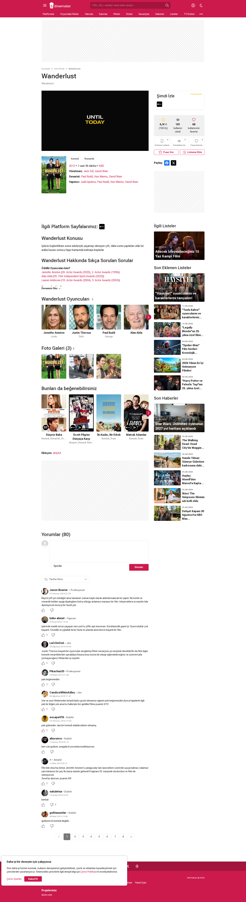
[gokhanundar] (45, 814)
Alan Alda (47, 276)
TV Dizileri (189, 14)
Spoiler (58, 565)
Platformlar (48, 14)
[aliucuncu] (45, 740)
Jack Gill (88, 171)
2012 (72, 165)
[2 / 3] (81, 366)
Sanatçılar (144, 14)
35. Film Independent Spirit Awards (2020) (78, 276)
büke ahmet (57, 618)
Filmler (116, 14)
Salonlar (103, 14)
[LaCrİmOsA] (45, 644)
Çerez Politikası (88, 871)
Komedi (75, 158)
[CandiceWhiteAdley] (45, 694)
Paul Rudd (87, 176)
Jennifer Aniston (51, 272)
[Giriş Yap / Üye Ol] (193, 5)
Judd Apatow (88, 181)
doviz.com (47, 894)
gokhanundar (58, 812)
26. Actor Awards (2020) (76, 272)
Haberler (159, 14)
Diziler (129, 14)
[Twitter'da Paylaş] (173, 163)
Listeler (174, 14)
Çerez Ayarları (14, 879)
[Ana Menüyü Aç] (45, 5)
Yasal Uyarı (140, 882)
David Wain (101, 171)
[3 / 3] (108, 366)
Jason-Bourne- (59, 590)
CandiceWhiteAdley (62, 692)
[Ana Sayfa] (60, 5)
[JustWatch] (196, 94)
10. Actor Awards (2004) (76, 280)
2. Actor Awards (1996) (105, 272)
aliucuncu (56, 738)
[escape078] (45, 718)
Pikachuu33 (57, 671)
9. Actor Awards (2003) (105, 280)
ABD (101, 165)
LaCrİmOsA (57, 643)
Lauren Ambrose (51, 280)
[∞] (45, 761)
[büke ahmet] (45, 619)
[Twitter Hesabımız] (127, 866)
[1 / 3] (54, 366)
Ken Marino (101, 176)
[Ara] (167, 5)
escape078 (57, 717)
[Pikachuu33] (45, 672)
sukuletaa (56, 791)
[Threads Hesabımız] (137, 866)
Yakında (89, 14)
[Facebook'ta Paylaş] (167, 163)
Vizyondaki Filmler (69, 14)
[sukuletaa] (45, 793)
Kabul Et (33, 879)
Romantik (89, 158)
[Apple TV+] (159, 104)
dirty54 (57, 453)
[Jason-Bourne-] (45, 591)
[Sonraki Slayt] (148, 317)
